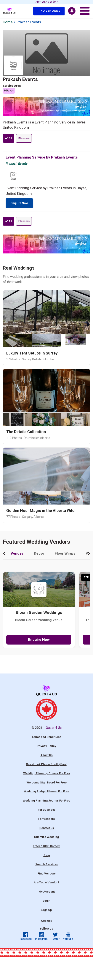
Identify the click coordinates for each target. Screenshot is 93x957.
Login (46, 900)
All (10, 138)
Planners (24, 138)
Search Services (46, 864)
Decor (39, 553)
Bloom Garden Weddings (39, 612)
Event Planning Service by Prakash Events (42, 157)
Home (8, 22)
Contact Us (46, 828)
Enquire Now (19, 203)
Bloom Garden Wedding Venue (39, 620)
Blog (46, 855)
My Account (46, 891)
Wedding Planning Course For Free (46, 773)
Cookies (46, 920)
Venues (17, 553)
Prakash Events (20, 79)
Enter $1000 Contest (46, 846)
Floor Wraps (65, 553)
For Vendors (46, 818)
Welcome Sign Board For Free (46, 782)
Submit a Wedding (46, 837)
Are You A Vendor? (46, 2)
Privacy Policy (46, 746)
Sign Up (46, 909)
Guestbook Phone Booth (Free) (46, 764)
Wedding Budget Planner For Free (46, 791)
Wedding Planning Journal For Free (46, 800)
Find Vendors (49, 10)
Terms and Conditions (46, 737)
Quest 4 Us (54, 728)
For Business (46, 809)
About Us (46, 755)
